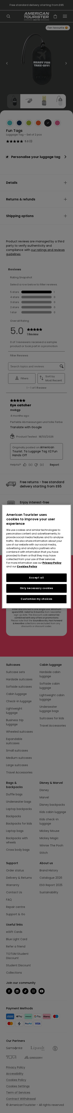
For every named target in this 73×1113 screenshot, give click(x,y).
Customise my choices (36, 599)
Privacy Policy (51, 563)
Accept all (36, 577)
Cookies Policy (27, 566)
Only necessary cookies (36, 588)
